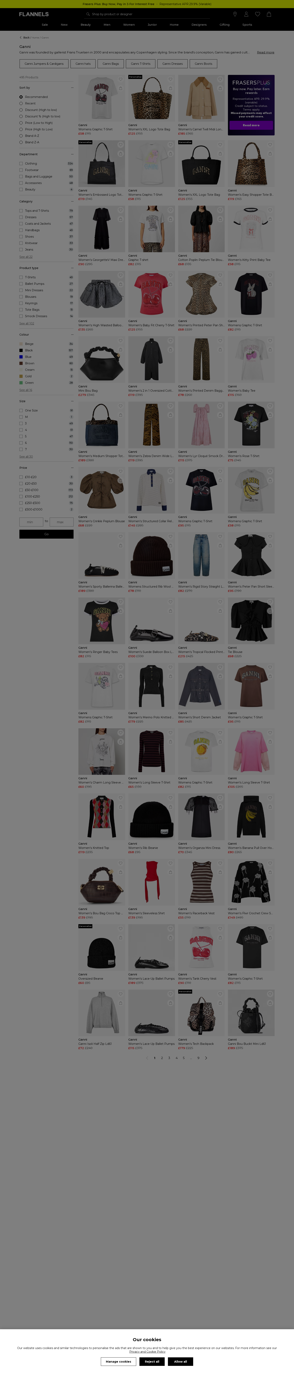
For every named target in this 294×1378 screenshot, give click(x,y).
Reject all (152, 1361)
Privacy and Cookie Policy (147, 1352)
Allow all (180, 1361)
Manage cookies (118, 1361)
